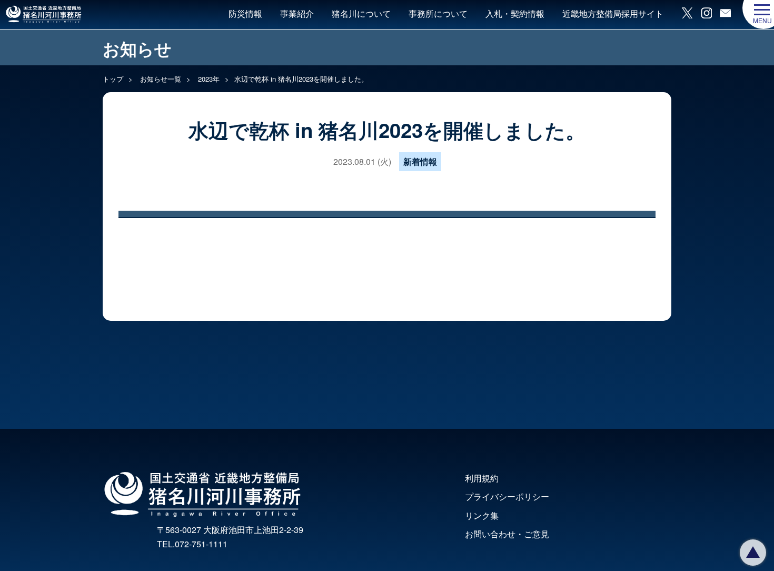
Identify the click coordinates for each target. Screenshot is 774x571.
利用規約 (482, 478)
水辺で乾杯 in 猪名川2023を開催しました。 (301, 79)
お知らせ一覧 (159, 79)
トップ (113, 79)
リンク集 (482, 515)
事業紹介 (297, 13)
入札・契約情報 (514, 13)
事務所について (438, 13)
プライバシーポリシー (507, 496)
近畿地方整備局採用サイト (612, 13)
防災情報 (245, 13)
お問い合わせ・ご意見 (507, 534)
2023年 (208, 79)
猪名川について (361, 13)
